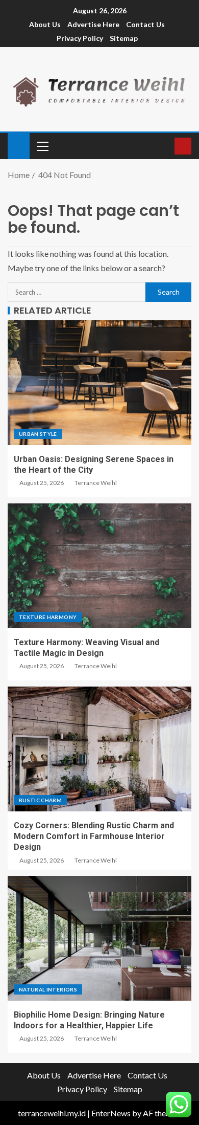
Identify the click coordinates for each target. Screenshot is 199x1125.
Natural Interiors (48, 989)
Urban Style (38, 434)
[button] (42, 146)
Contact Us (145, 24)
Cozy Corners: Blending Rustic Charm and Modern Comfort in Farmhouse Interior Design (94, 836)
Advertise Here (93, 24)
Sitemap (124, 38)
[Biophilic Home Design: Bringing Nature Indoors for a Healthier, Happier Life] (99, 938)
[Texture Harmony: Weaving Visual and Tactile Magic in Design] (99, 565)
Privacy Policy (80, 38)
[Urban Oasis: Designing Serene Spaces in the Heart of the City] (99, 382)
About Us (45, 24)
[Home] (18, 145)
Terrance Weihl (95, 483)
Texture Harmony (48, 617)
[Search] (165, 146)
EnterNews (111, 1113)
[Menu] (42, 146)
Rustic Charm (40, 800)
